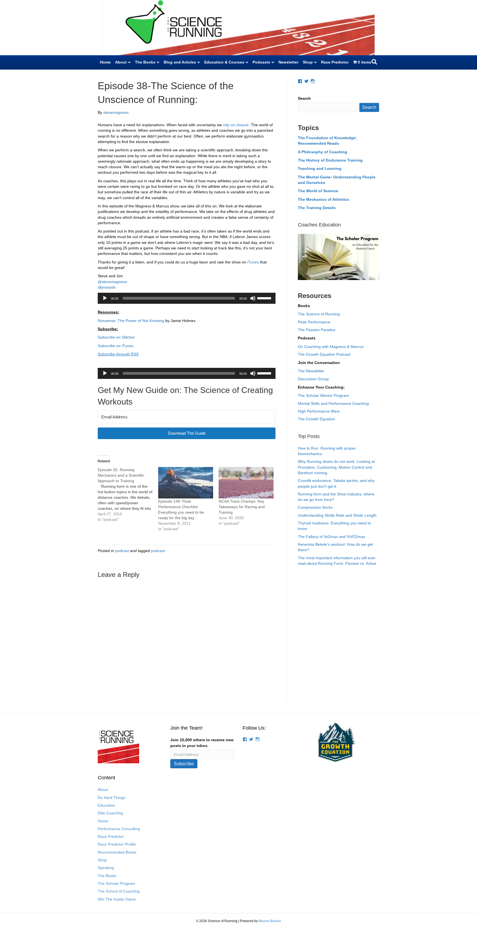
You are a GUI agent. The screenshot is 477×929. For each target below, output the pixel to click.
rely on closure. (236, 125)
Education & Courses (224, 62)
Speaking (106, 867)
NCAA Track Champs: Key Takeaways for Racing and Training (242, 506)
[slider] (265, 298)
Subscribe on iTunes (115, 346)
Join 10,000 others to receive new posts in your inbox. (202, 743)
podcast (122, 550)
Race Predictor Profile (117, 844)
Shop (308, 62)
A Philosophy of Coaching (322, 152)
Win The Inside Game (117, 899)
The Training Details (317, 207)
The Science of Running (319, 314)
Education (106, 805)
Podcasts (261, 62)
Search (304, 98)
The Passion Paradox (316, 330)
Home (105, 62)
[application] (186, 298)
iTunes (253, 262)
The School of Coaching (119, 891)
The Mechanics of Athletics (323, 199)
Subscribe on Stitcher (116, 337)
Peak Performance (314, 322)
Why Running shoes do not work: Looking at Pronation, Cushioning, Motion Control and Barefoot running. (336, 467)
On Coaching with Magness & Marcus (331, 346)
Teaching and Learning (319, 168)
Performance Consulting (119, 829)
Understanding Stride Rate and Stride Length (337, 515)
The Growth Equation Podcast (324, 354)
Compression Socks (315, 507)
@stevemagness (112, 281)
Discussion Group (313, 379)
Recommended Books (117, 852)
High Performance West (319, 411)
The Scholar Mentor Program (323, 395)
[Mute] (253, 298)
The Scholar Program (116, 883)
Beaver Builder (270, 921)
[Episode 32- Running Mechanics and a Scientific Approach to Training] (128, 494)
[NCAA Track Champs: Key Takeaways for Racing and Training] (246, 482)
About (121, 62)
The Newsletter (311, 371)
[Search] (374, 62)
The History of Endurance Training (330, 160)
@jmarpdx (107, 287)
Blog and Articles (180, 62)
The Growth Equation (316, 419)
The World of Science (318, 191)
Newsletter (288, 62)
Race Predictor (335, 62)
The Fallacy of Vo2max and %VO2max (331, 536)
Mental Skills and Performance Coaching (333, 403)
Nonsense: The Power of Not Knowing (131, 320)
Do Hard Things (111, 797)
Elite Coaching (110, 813)
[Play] (105, 298)
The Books (145, 62)
